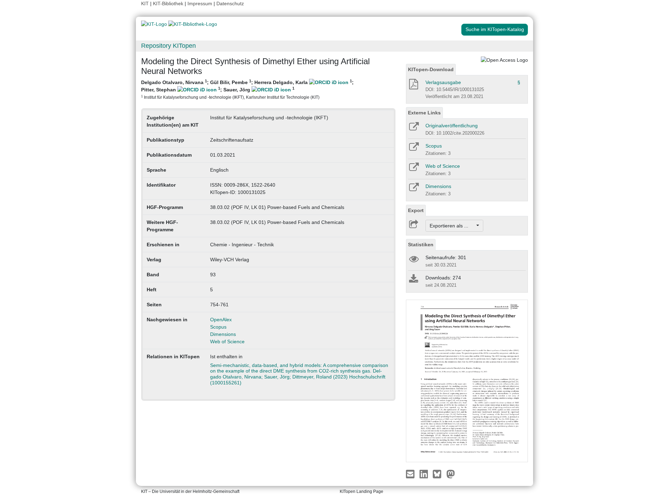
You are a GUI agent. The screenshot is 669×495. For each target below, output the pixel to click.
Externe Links (424, 112)
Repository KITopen (168, 45)
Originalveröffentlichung (451, 125)
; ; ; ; (247, 89)
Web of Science (227, 341)
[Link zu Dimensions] (413, 189)
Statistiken (420, 244)
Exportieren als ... (452, 225)
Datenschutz (230, 3)
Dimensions (223, 334)
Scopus (218, 327)
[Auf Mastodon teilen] (450, 474)
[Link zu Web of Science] (413, 169)
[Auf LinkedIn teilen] (424, 474)
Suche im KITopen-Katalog (495, 29)
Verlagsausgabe (443, 82)
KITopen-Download (431, 69)
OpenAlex (221, 319)
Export (416, 210)
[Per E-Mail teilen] (411, 474)
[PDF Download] (413, 86)
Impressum (199, 3)
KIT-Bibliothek (169, 3)
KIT (145, 3)
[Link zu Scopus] (413, 149)
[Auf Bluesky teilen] (439, 474)
